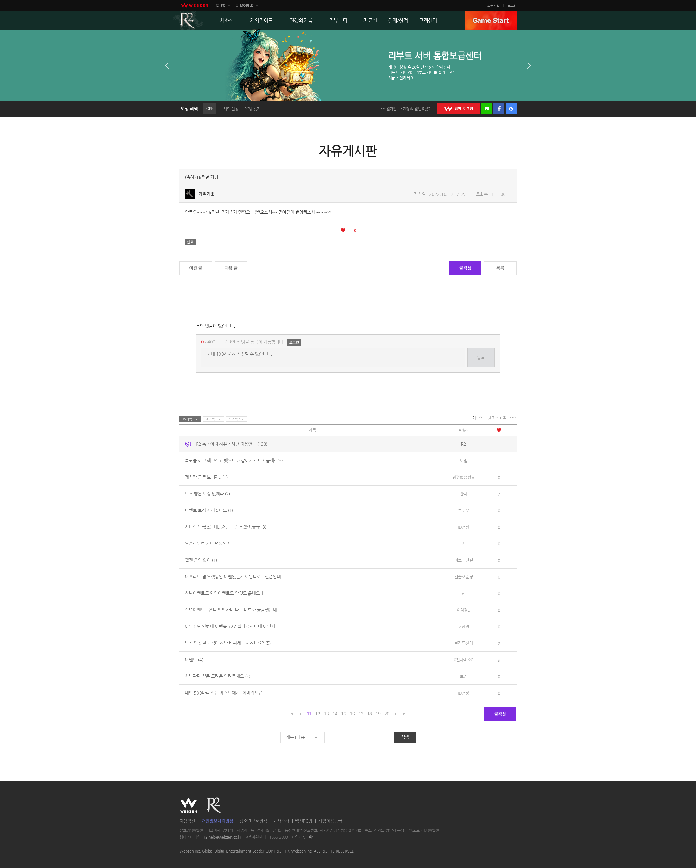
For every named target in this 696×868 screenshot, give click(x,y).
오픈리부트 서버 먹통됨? (207, 543)
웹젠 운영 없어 (201, 560)
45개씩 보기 (237, 419)
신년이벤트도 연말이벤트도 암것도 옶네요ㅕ (224, 593)
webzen (194, 5)
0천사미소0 (463, 659)
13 (326, 714)
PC (223, 5)
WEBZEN (188, 805)
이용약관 (187, 820)
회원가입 (493, 5)
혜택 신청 (230, 109)
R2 (188, 20)
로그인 (512, 5)
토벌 (463, 460)
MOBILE (246, 5)
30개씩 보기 (214, 419)
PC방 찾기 (252, 109)
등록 (481, 357)
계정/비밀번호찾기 (417, 109)
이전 (167, 65)
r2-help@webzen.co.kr (222, 837)
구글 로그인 (511, 108)
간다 (463, 493)
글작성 (465, 268)
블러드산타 (463, 643)
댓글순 (492, 418)
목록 (500, 268)
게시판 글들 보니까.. (206, 477)
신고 (190, 242)
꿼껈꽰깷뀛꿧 (463, 477)
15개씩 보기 (190, 419)
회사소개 (281, 820)
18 (369, 714)
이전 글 (195, 268)
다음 (529, 65)
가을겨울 (206, 194)
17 (361, 714)
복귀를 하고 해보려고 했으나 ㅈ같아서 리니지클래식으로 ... (238, 460)
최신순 (477, 418)
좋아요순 (510, 418)
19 (378, 714)
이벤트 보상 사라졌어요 (209, 510)
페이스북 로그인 (498, 108)
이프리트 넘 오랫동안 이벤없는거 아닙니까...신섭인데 (233, 576)
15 (343, 714)
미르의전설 (463, 560)
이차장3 (463, 609)
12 (317, 714)
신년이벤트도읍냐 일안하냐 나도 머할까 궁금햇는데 (231, 609)
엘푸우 (463, 510)
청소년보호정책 (253, 820)
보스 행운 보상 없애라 (207, 493)
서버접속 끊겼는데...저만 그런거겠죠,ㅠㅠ (225, 526)
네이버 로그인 (486, 108)
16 (352, 714)
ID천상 (463, 527)
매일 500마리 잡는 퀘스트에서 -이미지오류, (224, 692)
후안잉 (463, 626)
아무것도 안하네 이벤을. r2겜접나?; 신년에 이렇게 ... (232, 626)
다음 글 (231, 268)
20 (386, 714)
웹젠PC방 (303, 820)
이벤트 (194, 659)
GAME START (491, 20)
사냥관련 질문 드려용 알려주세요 (217, 676)
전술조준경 (463, 576)
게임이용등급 (330, 820)
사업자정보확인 (303, 837)
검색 (405, 737)
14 (335, 714)
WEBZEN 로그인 (458, 108)
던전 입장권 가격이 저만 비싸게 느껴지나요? (228, 643)
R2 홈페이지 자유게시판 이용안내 (231, 444)
